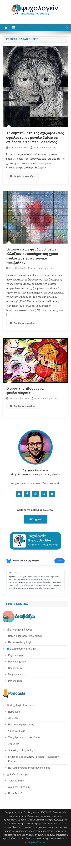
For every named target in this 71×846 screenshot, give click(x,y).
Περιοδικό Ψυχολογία (20, 642)
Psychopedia (15, 680)
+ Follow (60, 561)
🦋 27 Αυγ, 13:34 (15, 573)
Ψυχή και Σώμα (16, 731)
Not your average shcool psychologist (29, 767)
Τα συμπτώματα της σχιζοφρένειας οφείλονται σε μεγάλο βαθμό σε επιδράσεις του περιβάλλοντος (35, 137)
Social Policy (15, 668)
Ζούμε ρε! (13, 744)
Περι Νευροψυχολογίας (21, 724)
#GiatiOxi (13, 718)
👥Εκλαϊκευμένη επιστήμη (21, 648)
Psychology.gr (16, 655)
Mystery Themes (37, 842)
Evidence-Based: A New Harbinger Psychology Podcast (33, 759)
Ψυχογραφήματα (17, 674)
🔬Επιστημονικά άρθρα (19, 629)
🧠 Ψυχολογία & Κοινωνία (21, 705)
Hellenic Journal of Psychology (25, 636)
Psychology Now (17, 661)
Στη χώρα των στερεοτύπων (24, 737)
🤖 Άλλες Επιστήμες (18, 774)
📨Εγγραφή (35, 519)
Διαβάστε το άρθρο (24, 176)
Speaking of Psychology (21, 750)
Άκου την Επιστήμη (19, 787)
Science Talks (16, 780)
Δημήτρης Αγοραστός (44, 147)
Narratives (14, 711)
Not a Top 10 (15, 793)
